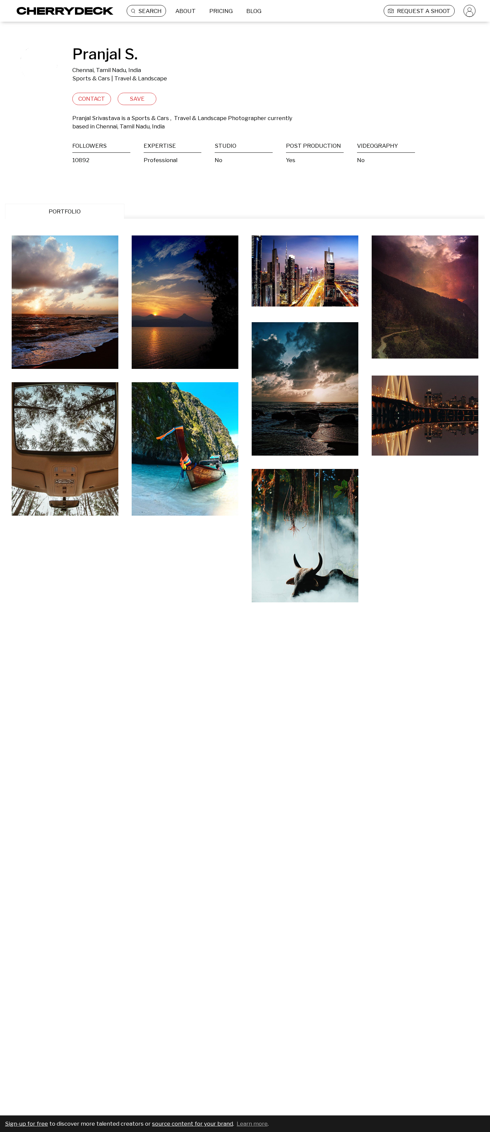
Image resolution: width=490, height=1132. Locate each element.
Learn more (252, 1123)
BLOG (253, 11)
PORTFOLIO (65, 211)
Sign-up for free (26, 1123)
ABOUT (185, 11)
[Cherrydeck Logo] (62, 11)
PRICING (221, 11)
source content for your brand (192, 1123)
